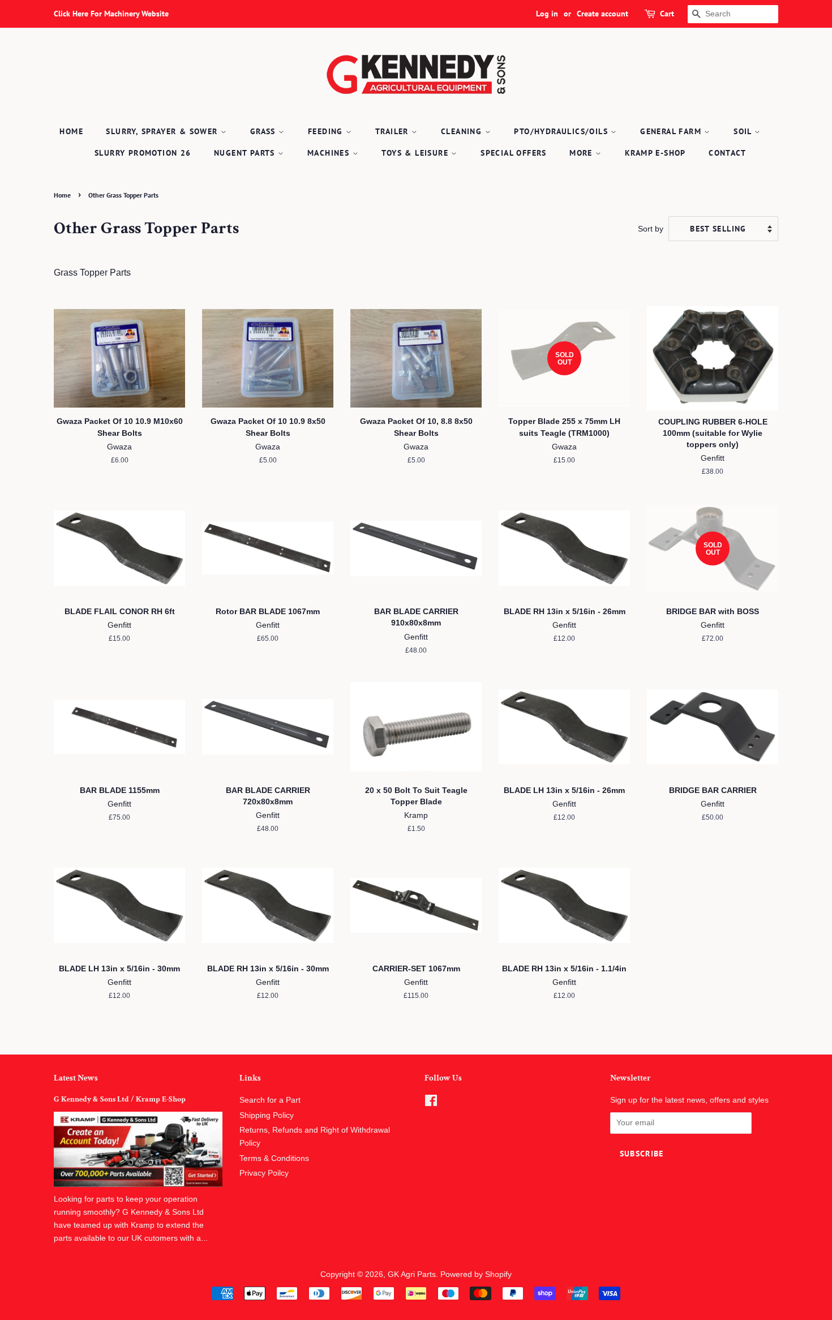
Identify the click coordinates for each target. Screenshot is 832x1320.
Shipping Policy (266, 1115)
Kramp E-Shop (655, 153)
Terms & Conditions (274, 1158)
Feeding (327, 131)
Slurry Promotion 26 (143, 153)
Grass (264, 131)
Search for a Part (270, 1100)
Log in (547, 13)
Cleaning (463, 131)
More (582, 153)
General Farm (672, 131)
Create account (602, 13)
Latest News (76, 1078)
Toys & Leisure (416, 153)
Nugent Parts (246, 153)
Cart (667, 13)
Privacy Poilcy (264, 1173)
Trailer (393, 131)
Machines (330, 153)
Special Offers (514, 153)
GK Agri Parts (412, 1274)
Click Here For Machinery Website (111, 13)
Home (71, 131)
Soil (744, 131)
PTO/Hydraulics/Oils (562, 131)
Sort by (650, 228)
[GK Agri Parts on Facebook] (431, 1103)
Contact (727, 153)
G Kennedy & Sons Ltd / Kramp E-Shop (120, 1099)
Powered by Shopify (476, 1274)
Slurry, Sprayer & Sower (163, 131)
